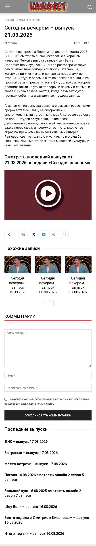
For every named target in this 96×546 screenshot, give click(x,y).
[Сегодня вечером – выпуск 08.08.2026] (48, 264)
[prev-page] (43, 303)
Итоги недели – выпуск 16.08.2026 (34, 533)
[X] (33, 234)
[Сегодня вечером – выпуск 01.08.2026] (78, 264)
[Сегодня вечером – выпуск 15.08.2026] (17, 264)
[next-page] (51, 303)
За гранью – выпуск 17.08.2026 (31, 453)
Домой (9, 20)
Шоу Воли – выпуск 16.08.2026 (30, 507)
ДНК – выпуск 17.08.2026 (26, 441)
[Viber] (53, 234)
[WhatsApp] (64, 234)
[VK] (23, 234)
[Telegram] (43, 234)
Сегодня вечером (28, 20)
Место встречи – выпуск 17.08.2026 (35, 464)
